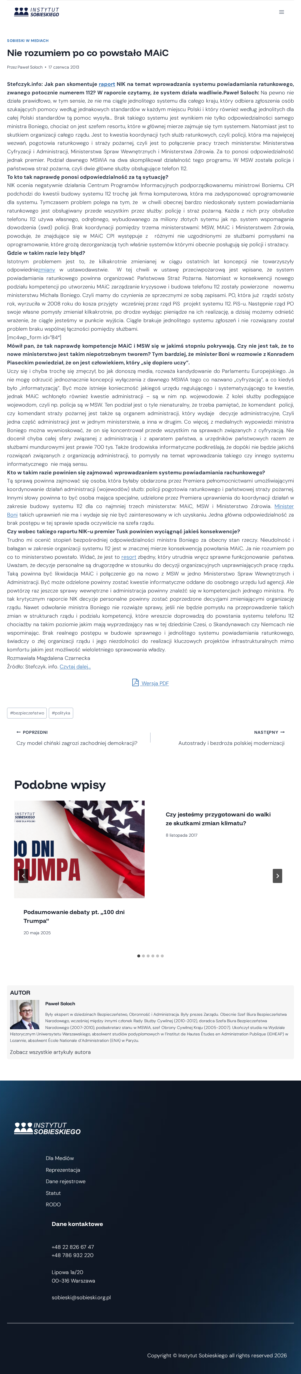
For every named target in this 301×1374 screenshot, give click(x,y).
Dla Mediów (60, 1158)
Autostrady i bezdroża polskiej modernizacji (231, 738)
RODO (53, 1204)
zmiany (46, 269)
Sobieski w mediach (28, 40)
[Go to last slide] (23, 876)
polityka (61, 713)
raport (107, 84)
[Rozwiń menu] (281, 11)
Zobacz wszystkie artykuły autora (50, 1052)
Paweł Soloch (30, 67)
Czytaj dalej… (75, 666)
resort (128, 557)
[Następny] (277, 876)
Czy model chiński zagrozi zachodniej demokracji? (76, 738)
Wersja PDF (154, 683)
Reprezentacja (63, 1169)
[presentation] (79, 849)
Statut (53, 1193)
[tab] (138, 956)
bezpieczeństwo (27, 713)
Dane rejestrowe (66, 1181)
